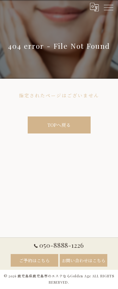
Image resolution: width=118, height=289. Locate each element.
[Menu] (108, 7)
